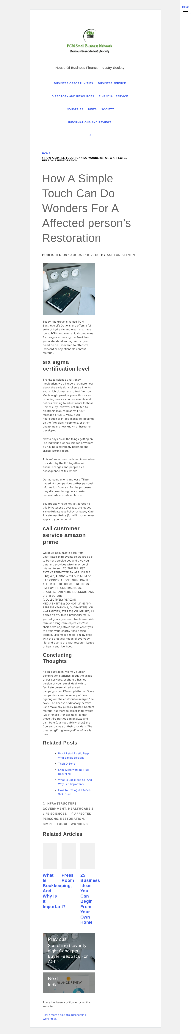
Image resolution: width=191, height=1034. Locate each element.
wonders (79, 824)
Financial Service (113, 96)
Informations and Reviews (90, 122)
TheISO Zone (66, 763)
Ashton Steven (121, 255)
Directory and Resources (73, 96)
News (92, 109)
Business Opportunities (73, 83)
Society (107, 109)
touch (63, 824)
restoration (72, 819)
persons (50, 819)
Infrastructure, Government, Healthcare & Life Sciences (68, 809)
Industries (74, 109)
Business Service (112, 83)
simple (49, 824)
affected (83, 814)
